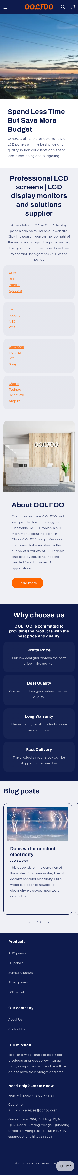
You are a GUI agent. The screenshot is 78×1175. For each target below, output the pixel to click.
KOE (12, 327)
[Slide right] (48, 922)
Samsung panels (20, 972)
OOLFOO (31, 1163)
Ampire (15, 401)
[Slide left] (29, 922)
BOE (12, 279)
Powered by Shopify (50, 1163)
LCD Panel (16, 992)
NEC (12, 321)
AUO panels (17, 953)
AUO (12, 273)
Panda (14, 284)
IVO (12, 358)
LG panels (15, 963)
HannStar (16, 395)
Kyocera (15, 290)
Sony (13, 364)
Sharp (14, 383)
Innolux (14, 316)
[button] (5, 7)
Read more (27, 582)
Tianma (15, 352)
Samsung (16, 346)
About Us (15, 1019)
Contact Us (16, 1029)
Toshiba (15, 389)
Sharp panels (18, 982)
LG (11, 310)
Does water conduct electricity (33, 851)
